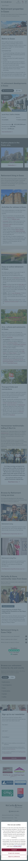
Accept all (14, 850)
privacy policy (17, 846)
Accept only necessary (14, 853)
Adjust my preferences (14, 856)
